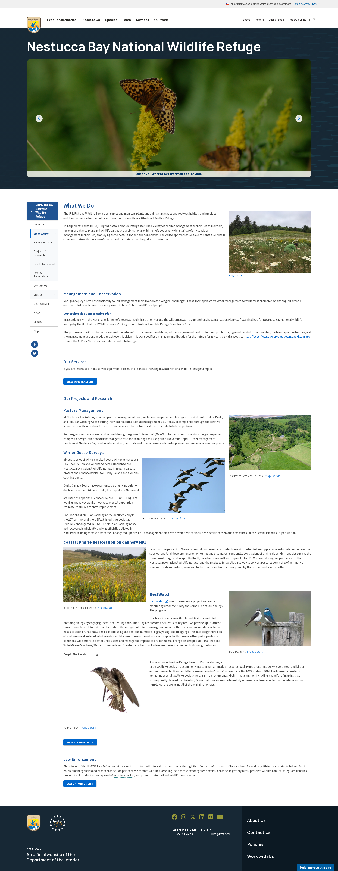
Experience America (61, 20)
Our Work (161, 20)
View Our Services (80, 381)
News (37, 313)
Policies (255, 844)
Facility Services (43, 242)
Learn (127, 20)
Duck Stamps (276, 19)
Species (111, 20)
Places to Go (91, 20)
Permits (259, 19)
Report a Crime (297, 19)
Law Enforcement (44, 264)
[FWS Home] (34, 25)
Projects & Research (40, 253)
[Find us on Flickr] (212, 817)
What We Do (41, 233)
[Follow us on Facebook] (176, 817)
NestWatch (156, 601)
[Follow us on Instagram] (185, 817)
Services (142, 20)
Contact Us (40, 285)
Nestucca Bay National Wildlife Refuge (44, 210)
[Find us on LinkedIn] (203, 817)
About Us (39, 224)
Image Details (236, 275)
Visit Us (38, 294)
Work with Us (260, 856)
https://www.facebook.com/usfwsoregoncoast (44, 344)
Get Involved (41, 303)
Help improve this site (315, 867)
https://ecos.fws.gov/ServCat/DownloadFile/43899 (277, 336)
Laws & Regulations (41, 274)
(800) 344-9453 (184, 834)
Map (36, 331)
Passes (246, 19)
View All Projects (80, 742)
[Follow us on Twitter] (194, 817)
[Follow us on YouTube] (221, 817)
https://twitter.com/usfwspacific (44, 353)
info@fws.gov (220, 834)
